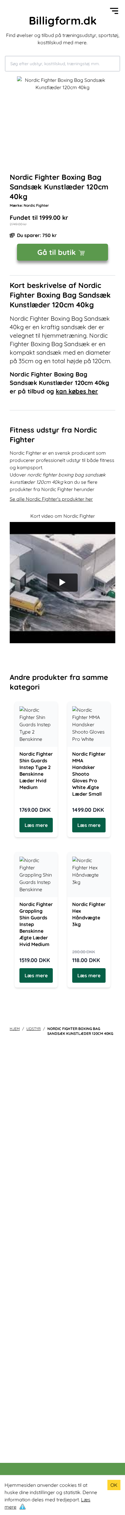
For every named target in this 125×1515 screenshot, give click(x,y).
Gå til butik (56, 252)
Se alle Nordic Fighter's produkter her (51, 499)
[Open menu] (114, 11)
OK (113, 1485)
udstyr (33, 1028)
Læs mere (36, 825)
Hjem (15, 1028)
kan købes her (77, 391)
